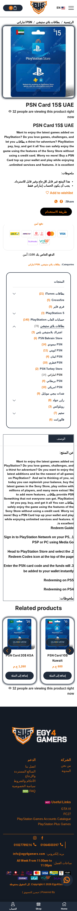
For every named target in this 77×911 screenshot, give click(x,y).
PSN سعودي (55, 344)
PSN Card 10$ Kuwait (57, 658)
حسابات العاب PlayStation (47, 319)
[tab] (61, 439)
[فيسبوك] (42, 838)
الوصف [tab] (61, 438)
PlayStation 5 (55, 313)
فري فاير (58, 306)
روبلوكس (58, 406)
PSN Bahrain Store (50, 338)
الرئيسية (69, 22)
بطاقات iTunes (54, 293)
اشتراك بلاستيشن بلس (49, 332)
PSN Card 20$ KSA (19, 655)
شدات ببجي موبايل (52, 393)
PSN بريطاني (54, 381)
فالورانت (59, 419)
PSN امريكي (55, 387)
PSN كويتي (55, 350)
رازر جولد (58, 400)
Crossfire (58, 300)
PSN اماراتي (24, 22)
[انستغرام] (35, 838)
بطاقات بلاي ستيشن (48, 22)
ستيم (61, 413)
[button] (56, 212)
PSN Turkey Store (51, 368)
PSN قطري (55, 362)
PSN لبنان (56, 356)
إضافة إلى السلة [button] (57, 675)
